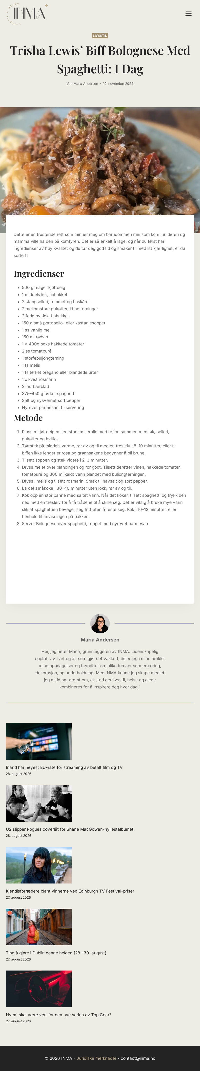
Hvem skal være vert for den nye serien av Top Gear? (58, 1014)
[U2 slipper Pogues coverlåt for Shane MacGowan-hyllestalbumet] (100, 803)
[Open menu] (188, 14)
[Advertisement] (100, 561)
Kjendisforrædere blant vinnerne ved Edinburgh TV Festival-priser (70, 891)
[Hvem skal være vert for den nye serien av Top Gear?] (100, 989)
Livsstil (100, 35)
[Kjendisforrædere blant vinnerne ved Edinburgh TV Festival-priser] (100, 865)
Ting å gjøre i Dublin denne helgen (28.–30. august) (56, 952)
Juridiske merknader (96, 1058)
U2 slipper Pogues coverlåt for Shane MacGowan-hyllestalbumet (69, 829)
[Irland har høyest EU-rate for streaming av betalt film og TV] (100, 741)
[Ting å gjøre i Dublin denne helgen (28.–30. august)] (100, 927)
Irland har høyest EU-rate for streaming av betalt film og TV (64, 767)
